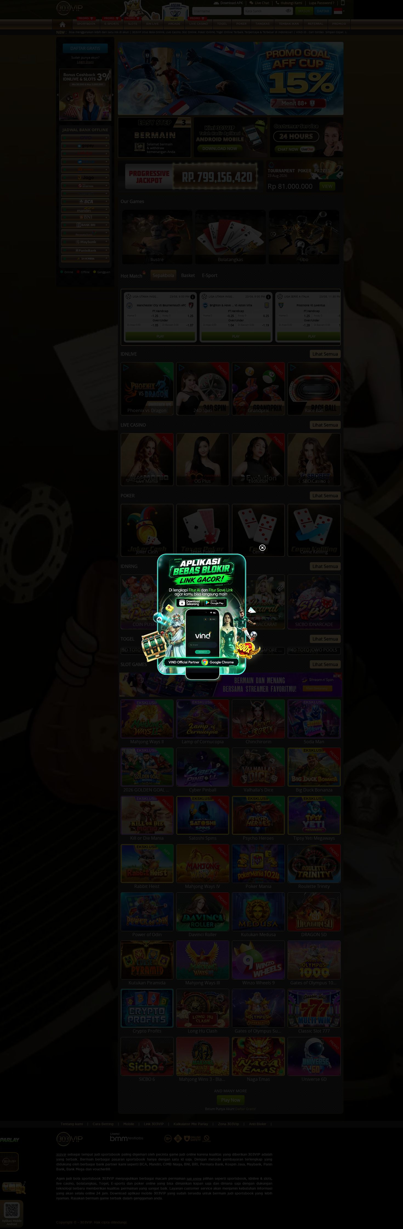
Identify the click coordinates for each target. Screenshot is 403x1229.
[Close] (262, 548)
